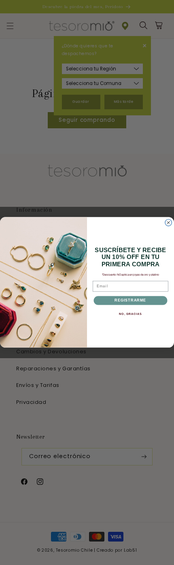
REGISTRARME (130, 300)
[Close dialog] (168, 222)
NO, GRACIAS (130, 314)
